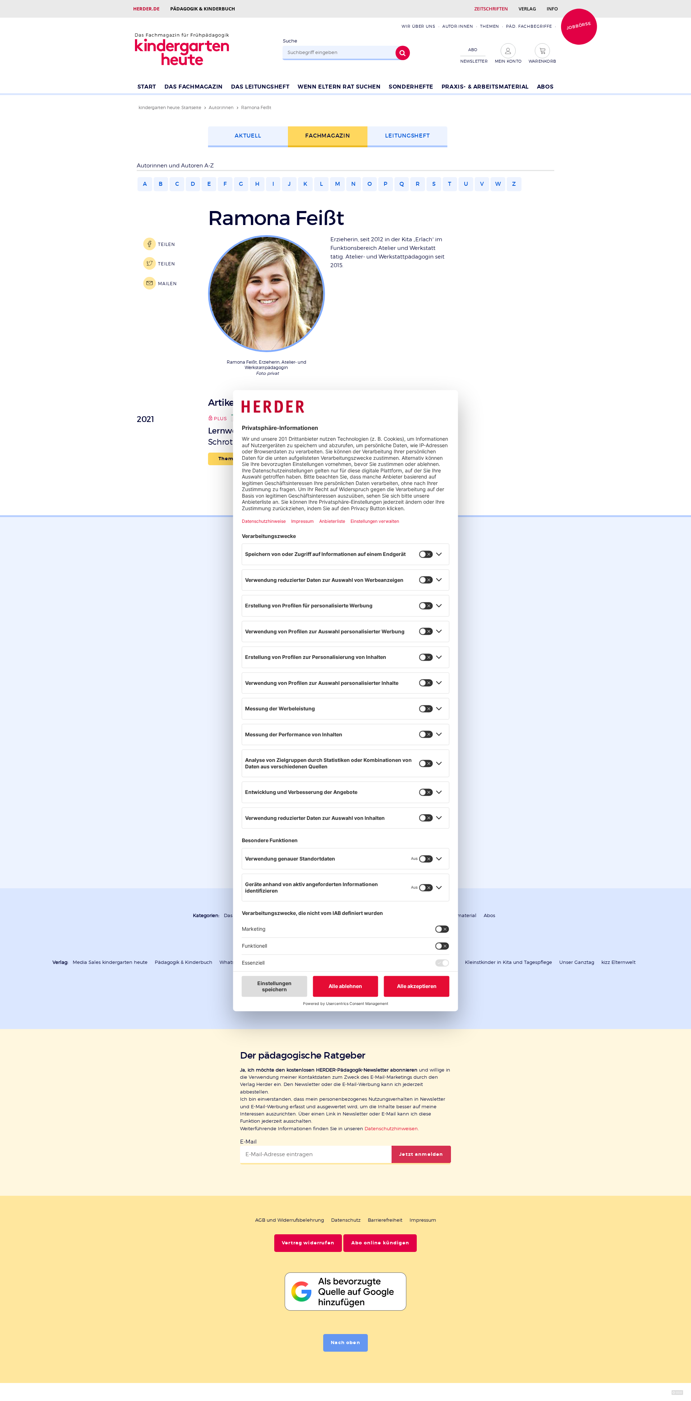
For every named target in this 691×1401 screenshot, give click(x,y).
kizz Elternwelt (618, 962)
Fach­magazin (327, 135)
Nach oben (345, 1343)
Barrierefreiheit (385, 1220)
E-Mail (248, 1142)
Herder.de (146, 8)
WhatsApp (232, 962)
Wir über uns (418, 26)
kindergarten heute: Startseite (170, 107)
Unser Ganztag (576, 962)
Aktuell (248, 135)
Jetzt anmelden (421, 1154)
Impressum (423, 1220)
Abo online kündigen (380, 1243)
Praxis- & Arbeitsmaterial (485, 86)
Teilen (166, 244)
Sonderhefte (411, 86)
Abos (545, 86)
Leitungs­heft (407, 135)
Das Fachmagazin (193, 86)
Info (552, 8)
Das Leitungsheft (260, 86)
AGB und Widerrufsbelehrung (289, 1220)
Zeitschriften (491, 8)
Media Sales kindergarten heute (110, 962)
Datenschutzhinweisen (391, 1128)
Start (146, 86)
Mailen (167, 283)
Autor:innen (457, 26)
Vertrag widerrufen (308, 1243)
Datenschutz (346, 1220)
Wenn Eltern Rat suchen (339, 86)
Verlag (527, 8)
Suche (290, 41)
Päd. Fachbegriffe (529, 26)
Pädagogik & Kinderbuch (202, 8)
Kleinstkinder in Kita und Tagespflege (508, 962)
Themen (489, 26)
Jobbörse (579, 26)
